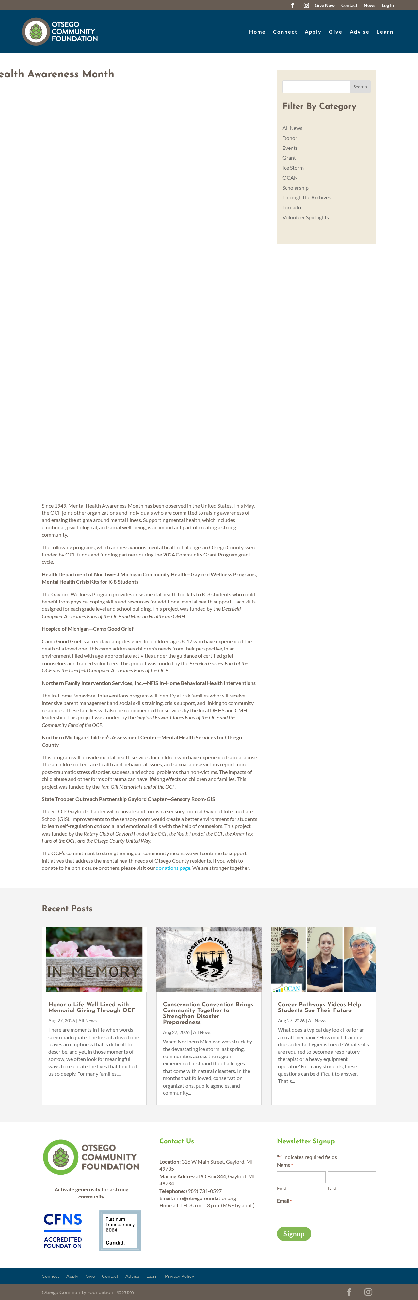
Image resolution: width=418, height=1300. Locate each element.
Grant (289, 157)
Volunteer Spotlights (305, 217)
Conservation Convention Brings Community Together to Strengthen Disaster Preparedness (208, 1014)
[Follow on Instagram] (306, 5)
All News (292, 128)
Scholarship (295, 187)
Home (257, 31)
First (282, 1188)
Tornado (291, 207)
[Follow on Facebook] (292, 5)
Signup (294, 1234)
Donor (289, 138)
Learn (385, 31)
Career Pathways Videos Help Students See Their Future (319, 1008)
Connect (285, 31)
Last (332, 1188)
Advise (360, 31)
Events (290, 148)
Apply (313, 31)
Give (336, 31)
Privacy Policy (179, 1276)
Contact (110, 1276)
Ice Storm (293, 167)
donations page (173, 868)
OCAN (290, 177)
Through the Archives (306, 197)
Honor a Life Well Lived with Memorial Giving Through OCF (91, 1008)
